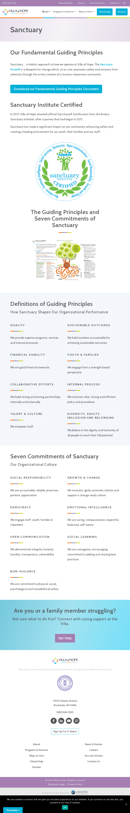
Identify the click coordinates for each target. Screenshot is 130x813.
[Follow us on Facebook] (53, 721)
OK (65, 807)
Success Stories (97, 3)
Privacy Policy (75, 784)
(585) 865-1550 (9, 3)
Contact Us (115, 3)
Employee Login (56, 784)
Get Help (65, 638)
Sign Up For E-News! (65, 731)
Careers (81, 3)
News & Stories (65, 3)
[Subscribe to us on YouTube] (69, 721)
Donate (122, 11)
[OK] (126, 804)
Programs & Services (63, 11)
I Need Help (104, 11)
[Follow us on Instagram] (76, 721)
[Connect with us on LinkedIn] (61, 721)
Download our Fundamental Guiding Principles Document (56, 89)
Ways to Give (85, 11)
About (45, 11)
